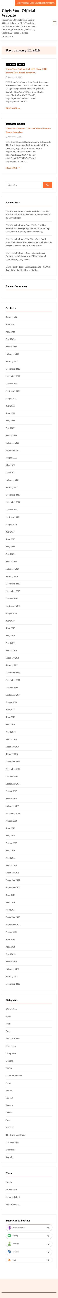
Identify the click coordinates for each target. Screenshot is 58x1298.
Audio (8, 1024)
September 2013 (13, 924)
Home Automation (14, 1075)
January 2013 (12, 976)
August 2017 (11, 791)
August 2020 (11, 524)
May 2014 (10, 902)
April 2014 (11, 910)
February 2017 (12, 806)
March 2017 (11, 798)
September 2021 (13, 450)
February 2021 (12, 480)
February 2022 (12, 443)
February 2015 (12, 873)
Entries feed (11, 1189)
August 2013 (11, 932)
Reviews (9, 1127)
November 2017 (13, 769)
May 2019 (10, 635)
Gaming (9, 1061)
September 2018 (13, 695)
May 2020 (10, 547)
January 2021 (12, 487)
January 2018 (12, 754)
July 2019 (10, 621)
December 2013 (13, 917)
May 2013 (10, 947)
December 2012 (13, 984)
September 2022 (13, 391)
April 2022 (11, 428)
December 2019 (13, 584)
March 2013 (11, 961)
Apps (8, 1016)
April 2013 (11, 954)
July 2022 (10, 406)
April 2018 (11, 732)
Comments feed (13, 1197)
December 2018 (13, 673)
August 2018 (11, 702)
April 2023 (11, 339)
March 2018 (11, 739)
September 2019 (13, 606)
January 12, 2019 (15, 77)
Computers (11, 1053)
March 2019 (11, 650)
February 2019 (12, 658)
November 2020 (13, 502)
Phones (9, 1090)
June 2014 (10, 895)
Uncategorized (12, 1142)
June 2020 (10, 539)
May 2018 (10, 724)
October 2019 (12, 598)
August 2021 (11, 458)
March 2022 (11, 435)
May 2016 (10, 836)
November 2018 (13, 680)
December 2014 (13, 880)
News (8, 1083)
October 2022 (12, 384)
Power (9, 1120)
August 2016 (11, 821)
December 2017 (13, 761)
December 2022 (13, 369)
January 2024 (12, 317)
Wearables (10, 1150)
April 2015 (11, 858)
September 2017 (13, 784)
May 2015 (10, 850)
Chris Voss (11, 64)
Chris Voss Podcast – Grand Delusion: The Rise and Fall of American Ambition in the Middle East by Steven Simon (28, 214)
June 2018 (10, 717)
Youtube (9, 1157)
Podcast (21, 64)
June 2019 (10, 628)
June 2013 (10, 939)
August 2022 (11, 398)
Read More (11, 108)
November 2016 (13, 813)
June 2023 (10, 324)
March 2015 (11, 865)
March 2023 (11, 346)
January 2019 (12, 665)
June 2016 (10, 828)
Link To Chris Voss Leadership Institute (35, 3)
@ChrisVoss (11, 1009)
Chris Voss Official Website (18, 13)
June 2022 (10, 413)
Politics (9, 1113)
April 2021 (11, 472)
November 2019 (13, 591)
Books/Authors (13, 1038)
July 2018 (10, 710)
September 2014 (13, 887)
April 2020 (11, 554)
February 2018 (12, 747)
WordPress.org (13, 1204)
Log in (9, 1182)
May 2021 (10, 465)
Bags (8, 1031)
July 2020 (10, 532)
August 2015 (11, 843)
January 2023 (12, 361)
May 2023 (10, 332)
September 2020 (13, 517)
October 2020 (12, 509)
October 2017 (12, 776)
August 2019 (11, 613)
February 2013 (12, 969)
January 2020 (12, 576)
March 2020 (11, 561)
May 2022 (10, 421)
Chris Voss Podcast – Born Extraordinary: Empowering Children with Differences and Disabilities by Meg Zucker (26, 256)
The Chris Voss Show (15, 1135)
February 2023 (12, 354)
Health (9, 1068)
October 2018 (12, 687)
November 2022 (13, 376)
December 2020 (13, 495)
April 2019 (11, 643)
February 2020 (12, 569)
